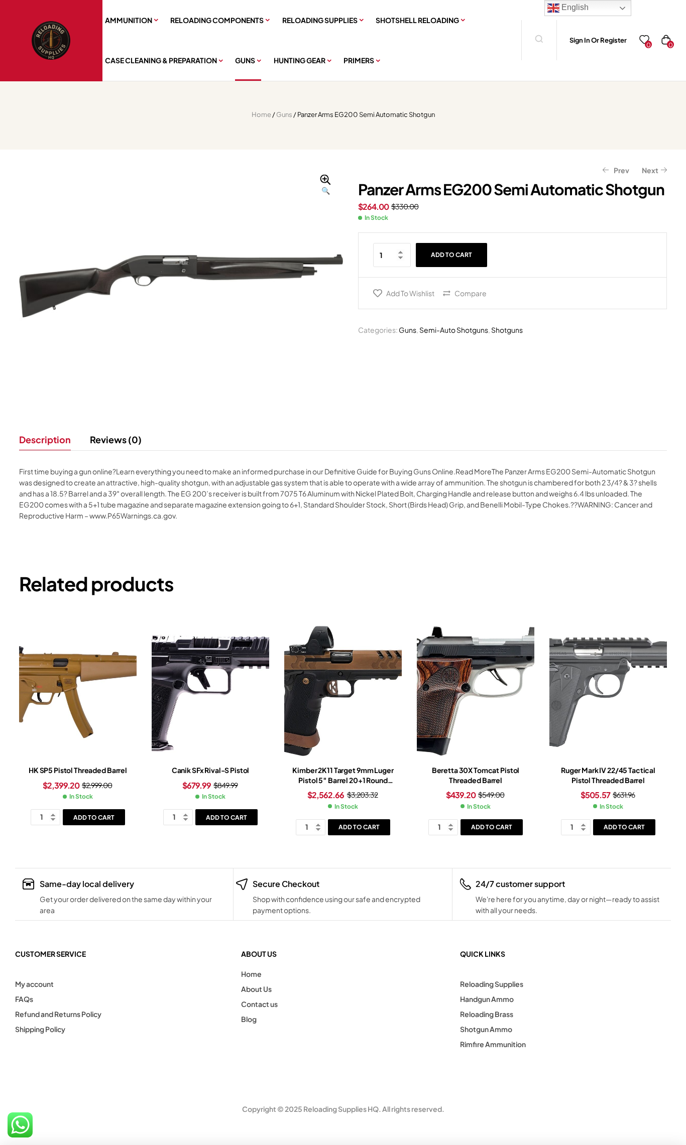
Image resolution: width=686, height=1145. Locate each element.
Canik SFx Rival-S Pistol (211, 770)
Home (261, 114)
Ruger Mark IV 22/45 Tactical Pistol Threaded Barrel (608, 775)
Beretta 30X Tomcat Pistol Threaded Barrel (476, 775)
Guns (284, 114)
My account (34, 983)
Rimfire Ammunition (493, 1044)
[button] (325, 185)
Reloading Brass (486, 1014)
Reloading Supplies (491, 983)
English (574, 7)
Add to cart (451, 255)
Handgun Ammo (487, 998)
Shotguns (507, 329)
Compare (470, 293)
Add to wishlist (410, 293)
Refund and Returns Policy (58, 1014)
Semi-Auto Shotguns (453, 329)
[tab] (49, 439)
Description (45, 439)
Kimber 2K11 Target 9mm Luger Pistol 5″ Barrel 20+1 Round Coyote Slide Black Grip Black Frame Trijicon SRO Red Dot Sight (343, 785)
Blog (249, 1019)
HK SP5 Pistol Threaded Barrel (78, 770)
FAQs (24, 998)
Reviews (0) (116, 439)
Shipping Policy (40, 1029)
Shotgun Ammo (486, 1029)
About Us (256, 988)
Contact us (259, 1003)
